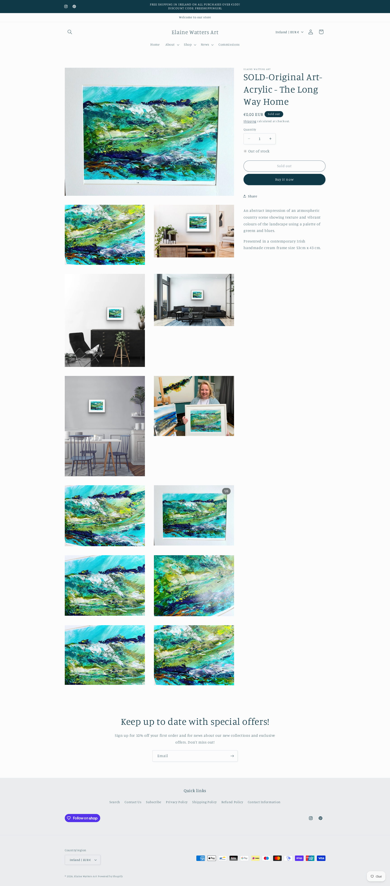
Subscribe (153, 802)
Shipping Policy (204, 802)
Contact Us (133, 802)
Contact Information (264, 802)
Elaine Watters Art (85, 876)
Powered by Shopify (110, 876)
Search (114, 802)
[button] (70, 32)
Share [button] (252, 196)
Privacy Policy (177, 802)
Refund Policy (232, 802)
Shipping (250, 121)
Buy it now (284, 179)
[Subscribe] (232, 755)
